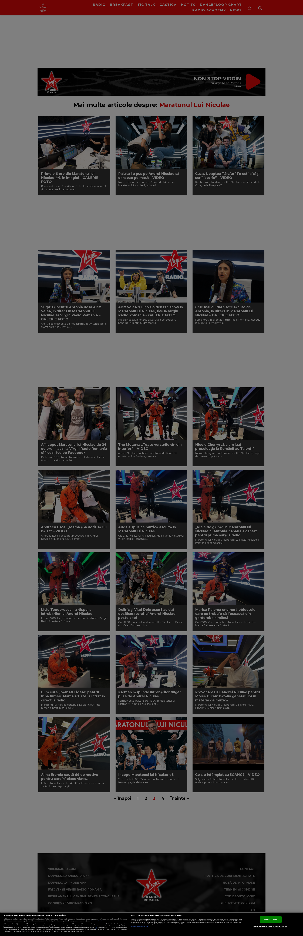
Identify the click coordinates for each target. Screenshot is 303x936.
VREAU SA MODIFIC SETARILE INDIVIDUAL (270, 927)
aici (96, 927)
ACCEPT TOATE (270, 919)
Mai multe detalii (96, 921)
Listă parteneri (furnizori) (139, 926)
